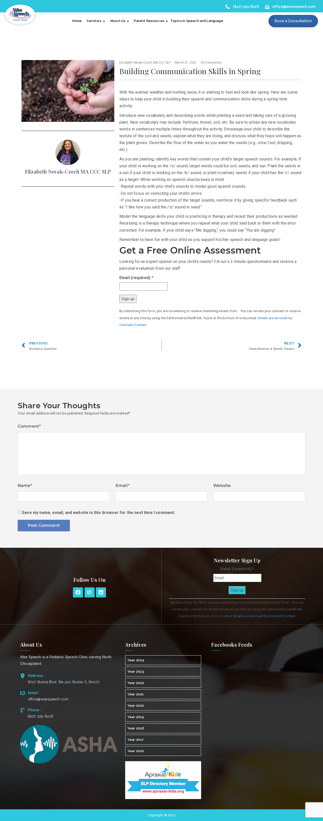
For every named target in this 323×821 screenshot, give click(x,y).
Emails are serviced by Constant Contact (264, 616)
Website (222, 485)
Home (77, 21)
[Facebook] (78, 592)
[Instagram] (90, 592)
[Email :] (22, 693)
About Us (117, 21)
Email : (34, 693)
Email (123, 485)
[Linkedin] (101, 592)
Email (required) (136, 277)
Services (94, 21)
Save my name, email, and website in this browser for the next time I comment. (98, 512)
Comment (29, 426)
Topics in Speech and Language (196, 21)
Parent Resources (149, 21)
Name (25, 485)
